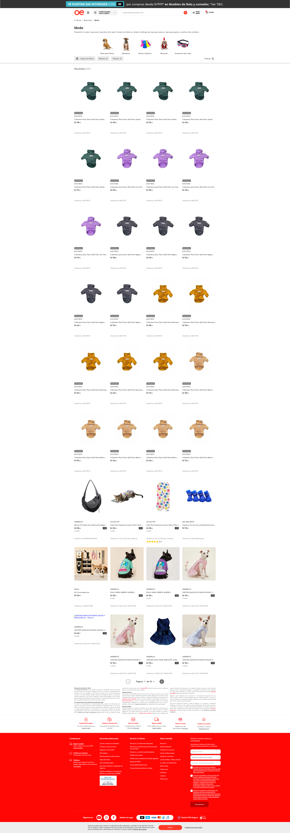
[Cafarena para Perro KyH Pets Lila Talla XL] (91, 242)
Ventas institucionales (167, 753)
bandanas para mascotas (129, 699)
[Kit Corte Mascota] (91, 580)
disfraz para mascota (146, 713)
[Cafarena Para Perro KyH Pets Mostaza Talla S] (199, 310)
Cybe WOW (144, 688)
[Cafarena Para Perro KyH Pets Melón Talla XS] (199, 377)
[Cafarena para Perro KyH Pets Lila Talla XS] (127, 174)
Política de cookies (136, 755)
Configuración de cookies (193, 827)
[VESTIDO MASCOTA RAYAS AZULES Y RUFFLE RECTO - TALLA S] (91, 618)
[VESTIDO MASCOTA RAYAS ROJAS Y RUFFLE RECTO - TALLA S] (199, 580)
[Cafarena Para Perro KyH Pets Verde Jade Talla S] (127, 107)
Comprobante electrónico (138, 765)
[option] (145, 4)
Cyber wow (164, 769)
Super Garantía (105, 760)
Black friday (164, 766)
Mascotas (88, 20)
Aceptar (170, 827)
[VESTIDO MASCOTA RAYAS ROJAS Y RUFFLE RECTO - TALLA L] (127, 647)
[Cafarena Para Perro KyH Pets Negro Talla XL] (127, 310)
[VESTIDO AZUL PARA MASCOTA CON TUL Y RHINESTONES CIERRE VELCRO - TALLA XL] (163, 647)
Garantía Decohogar (107, 763)
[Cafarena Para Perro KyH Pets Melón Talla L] (163, 445)
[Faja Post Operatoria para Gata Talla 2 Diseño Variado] (127, 512)
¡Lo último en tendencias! (168, 763)
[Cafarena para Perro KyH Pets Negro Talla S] (163, 242)
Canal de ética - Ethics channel (170, 760)
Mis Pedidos (104, 753)
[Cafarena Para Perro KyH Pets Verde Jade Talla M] (163, 107)
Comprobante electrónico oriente (141, 768)
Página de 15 (144, 681)
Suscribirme (199, 804)
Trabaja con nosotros (167, 750)
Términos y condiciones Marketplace (142, 752)
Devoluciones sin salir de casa (110, 756)
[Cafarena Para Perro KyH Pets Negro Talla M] (199, 242)
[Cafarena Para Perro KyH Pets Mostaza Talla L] (127, 377)
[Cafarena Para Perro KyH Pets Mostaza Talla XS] (163, 310)
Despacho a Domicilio (107, 750)
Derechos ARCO (135, 762)
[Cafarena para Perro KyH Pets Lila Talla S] (163, 174)
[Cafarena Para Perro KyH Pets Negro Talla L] (91, 310)
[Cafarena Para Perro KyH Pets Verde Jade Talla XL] (91, 174)
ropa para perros (127, 700)
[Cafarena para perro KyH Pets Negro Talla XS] (127, 242)
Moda (97, 20)
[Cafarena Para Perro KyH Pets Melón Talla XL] (199, 445)
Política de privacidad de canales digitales (144, 758)
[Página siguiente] (162, 681)
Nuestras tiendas (165, 747)
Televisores (164, 779)
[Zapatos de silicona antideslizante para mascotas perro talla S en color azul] (199, 512)
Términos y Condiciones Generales (141, 743)
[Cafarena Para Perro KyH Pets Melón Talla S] (91, 445)
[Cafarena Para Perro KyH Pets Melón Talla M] (127, 445)
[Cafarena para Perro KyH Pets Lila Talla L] (199, 174)
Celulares (163, 772)
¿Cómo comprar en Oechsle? (109, 743)
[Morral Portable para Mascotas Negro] (91, 512)
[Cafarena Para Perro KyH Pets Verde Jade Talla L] (199, 107)
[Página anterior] (128, 681)
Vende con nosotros (166, 756)
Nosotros (163, 743)
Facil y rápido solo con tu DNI (83, 746)
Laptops (163, 776)
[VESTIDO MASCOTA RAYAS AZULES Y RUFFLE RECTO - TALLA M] (199, 647)
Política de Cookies (139, 829)
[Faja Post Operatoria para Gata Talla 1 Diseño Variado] (163, 512)
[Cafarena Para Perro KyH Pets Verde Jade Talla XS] (91, 107)
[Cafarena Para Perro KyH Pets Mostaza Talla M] (91, 377)
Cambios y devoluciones (108, 747)
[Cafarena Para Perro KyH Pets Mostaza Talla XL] (163, 377)
